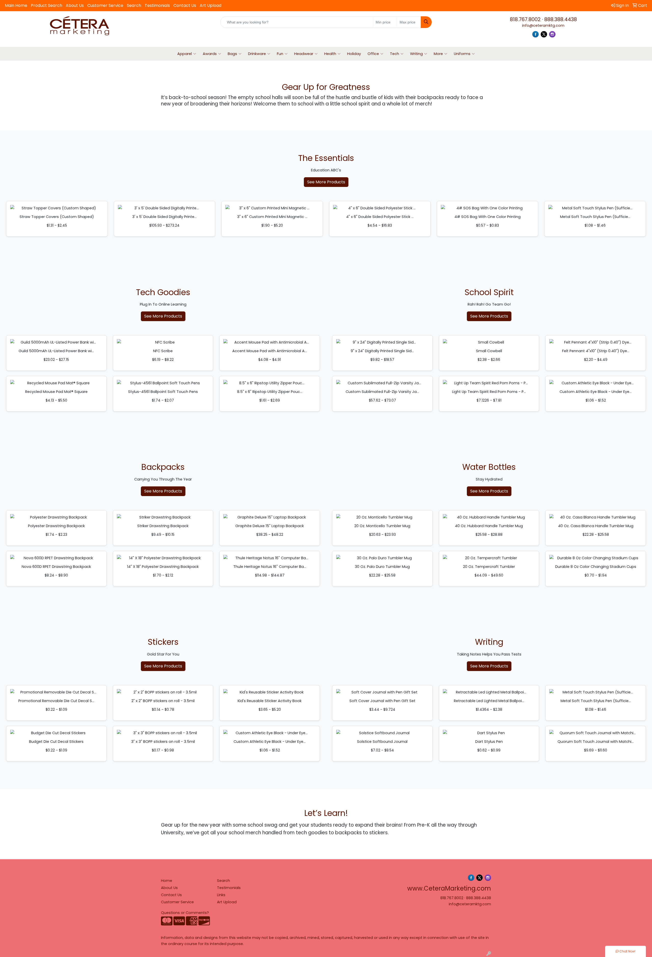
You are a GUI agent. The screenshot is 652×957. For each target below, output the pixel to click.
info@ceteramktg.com (543, 25)
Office (373, 53)
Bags (232, 53)
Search (134, 5)
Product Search (46, 5)
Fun (280, 53)
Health (330, 53)
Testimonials (157, 5)
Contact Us (184, 5)
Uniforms (462, 53)
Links (221, 894)
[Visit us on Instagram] (552, 34)
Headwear (303, 53)
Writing (416, 53)
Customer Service (105, 5)
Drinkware (257, 53)
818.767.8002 (525, 19)
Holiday (354, 53)
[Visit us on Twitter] (544, 34)
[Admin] (488, 953)
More (438, 53)
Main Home (16, 5)
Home (166, 880)
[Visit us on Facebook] (535, 34)
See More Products (326, 182)
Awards (210, 53)
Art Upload (210, 5)
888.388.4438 (560, 19)
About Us (75, 5)
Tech (394, 53)
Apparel (184, 53)
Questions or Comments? (185, 912)
